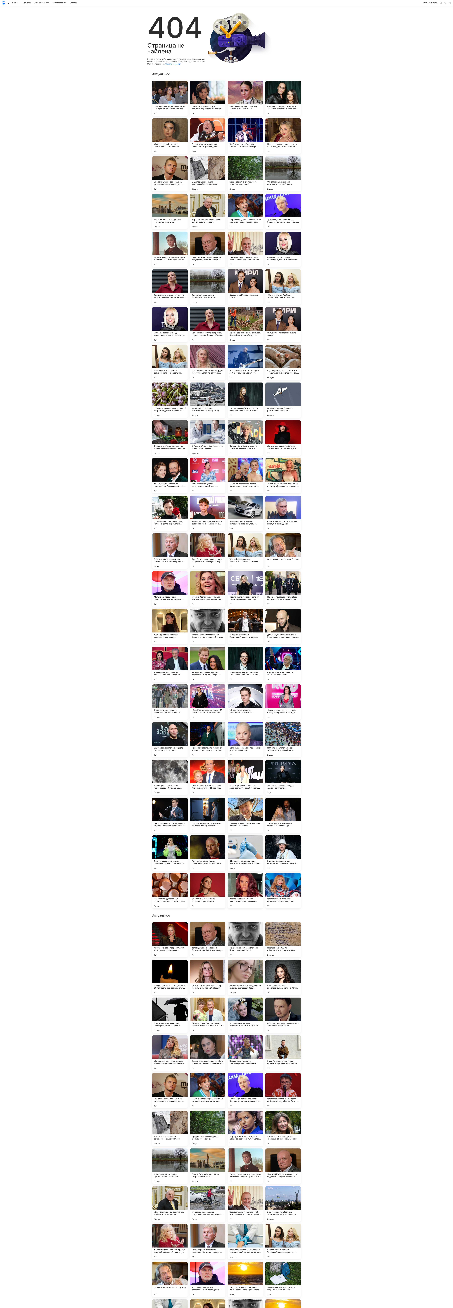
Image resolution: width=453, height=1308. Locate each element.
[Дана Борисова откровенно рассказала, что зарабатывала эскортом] (245, 777)
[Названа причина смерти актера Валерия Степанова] (245, 815)
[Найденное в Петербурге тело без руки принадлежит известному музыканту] (245, 1166)
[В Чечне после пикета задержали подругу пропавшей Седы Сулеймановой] (245, 1204)
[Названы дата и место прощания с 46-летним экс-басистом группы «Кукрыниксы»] (245, 362)
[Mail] (3, 3)
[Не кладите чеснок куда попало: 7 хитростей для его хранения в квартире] (170, 400)
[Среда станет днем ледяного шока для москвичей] (245, 173)
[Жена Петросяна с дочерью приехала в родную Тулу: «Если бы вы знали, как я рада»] (283, 1279)
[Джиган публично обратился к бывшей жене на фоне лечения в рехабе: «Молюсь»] (283, 626)
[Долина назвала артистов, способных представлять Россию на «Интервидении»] (170, 853)
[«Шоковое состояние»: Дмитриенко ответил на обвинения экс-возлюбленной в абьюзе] (245, 702)
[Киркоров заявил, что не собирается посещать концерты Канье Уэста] (283, 853)
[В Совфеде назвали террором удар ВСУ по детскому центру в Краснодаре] (283, 1117)
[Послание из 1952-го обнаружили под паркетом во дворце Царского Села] (283, 1166)
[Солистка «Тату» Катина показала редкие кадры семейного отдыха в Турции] (207, 890)
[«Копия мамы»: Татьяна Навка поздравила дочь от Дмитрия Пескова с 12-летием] (245, 400)
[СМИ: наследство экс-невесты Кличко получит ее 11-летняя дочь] (207, 777)
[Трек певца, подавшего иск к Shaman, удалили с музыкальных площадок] (283, 211)
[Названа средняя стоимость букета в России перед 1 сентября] (170, 1004)
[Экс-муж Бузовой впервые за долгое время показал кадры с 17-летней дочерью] (170, 173)
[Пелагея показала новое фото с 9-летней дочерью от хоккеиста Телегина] (283, 136)
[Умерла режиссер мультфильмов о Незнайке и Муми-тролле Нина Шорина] (170, 249)
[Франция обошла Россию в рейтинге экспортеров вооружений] (283, 400)
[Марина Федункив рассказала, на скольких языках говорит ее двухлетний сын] (245, 211)
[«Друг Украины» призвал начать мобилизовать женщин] (207, 211)
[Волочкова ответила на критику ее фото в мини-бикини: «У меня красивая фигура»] (170, 287)
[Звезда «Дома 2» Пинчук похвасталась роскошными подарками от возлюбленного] (245, 890)
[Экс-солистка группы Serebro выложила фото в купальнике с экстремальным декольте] (170, 1041)
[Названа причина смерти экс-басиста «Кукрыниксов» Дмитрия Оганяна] (207, 626)
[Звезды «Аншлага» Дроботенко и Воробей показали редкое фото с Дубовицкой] (170, 815)
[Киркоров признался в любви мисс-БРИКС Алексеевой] (245, 1079)
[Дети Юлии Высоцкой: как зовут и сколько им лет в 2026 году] (207, 1204)
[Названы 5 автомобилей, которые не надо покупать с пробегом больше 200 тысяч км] (245, 513)
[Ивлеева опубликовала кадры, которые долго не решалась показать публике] (170, 513)
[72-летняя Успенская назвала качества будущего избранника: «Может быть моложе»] (283, 1079)
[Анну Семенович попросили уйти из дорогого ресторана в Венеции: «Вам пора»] (170, 1166)
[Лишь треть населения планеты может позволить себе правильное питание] (207, 1079)
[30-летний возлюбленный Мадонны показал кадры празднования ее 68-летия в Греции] (283, 815)
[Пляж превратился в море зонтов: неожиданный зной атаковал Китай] (283, 739)
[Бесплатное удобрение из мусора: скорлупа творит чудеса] (170, 890)
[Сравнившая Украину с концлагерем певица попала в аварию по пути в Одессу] (245, 1279)
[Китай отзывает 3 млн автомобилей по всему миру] (207, 400)
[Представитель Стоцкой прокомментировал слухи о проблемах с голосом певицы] (283, 890)
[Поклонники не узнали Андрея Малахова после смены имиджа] (245, 664)
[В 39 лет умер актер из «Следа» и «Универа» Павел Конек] (283, 1241)
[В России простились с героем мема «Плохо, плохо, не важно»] (245, 1117)
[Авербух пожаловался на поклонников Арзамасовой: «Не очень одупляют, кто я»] (170, 475)
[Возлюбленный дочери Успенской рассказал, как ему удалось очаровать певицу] (245, 551)
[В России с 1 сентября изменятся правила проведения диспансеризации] (207, 438)
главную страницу (173, 64)
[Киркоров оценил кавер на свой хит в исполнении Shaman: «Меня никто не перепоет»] (207, 1041)
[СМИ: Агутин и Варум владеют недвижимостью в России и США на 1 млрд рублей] (207, 1241)
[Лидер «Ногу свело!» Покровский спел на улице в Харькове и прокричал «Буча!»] (245, 626)
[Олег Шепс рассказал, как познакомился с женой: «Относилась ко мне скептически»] (245, 928)
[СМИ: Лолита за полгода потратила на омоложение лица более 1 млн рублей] (170, 1117)
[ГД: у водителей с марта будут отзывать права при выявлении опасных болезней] (245, 1041)
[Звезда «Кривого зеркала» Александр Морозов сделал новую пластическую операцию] (207, 136)
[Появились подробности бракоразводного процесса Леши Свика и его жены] (207, 853)
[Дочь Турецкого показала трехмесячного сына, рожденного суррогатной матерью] (170, 626)
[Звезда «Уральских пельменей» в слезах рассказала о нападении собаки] (207, 1279)
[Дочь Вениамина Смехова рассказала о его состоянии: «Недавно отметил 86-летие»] (170, 664)
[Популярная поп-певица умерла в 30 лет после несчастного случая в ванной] (170, 1204)
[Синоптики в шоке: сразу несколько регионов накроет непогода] (170, 702)
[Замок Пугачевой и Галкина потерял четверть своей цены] (207, 928)
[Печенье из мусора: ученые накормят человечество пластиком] (283, 1004)
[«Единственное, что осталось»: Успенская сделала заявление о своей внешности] (170, 1279)
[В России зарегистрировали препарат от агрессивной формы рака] (245, 853)
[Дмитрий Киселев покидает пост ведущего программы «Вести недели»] (207, 249)
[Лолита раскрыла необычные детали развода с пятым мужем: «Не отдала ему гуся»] (283, 438)
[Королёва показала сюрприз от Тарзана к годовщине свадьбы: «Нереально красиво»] (283, 98)
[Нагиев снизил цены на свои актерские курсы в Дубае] (207, 1004)
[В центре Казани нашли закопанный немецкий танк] (207, 173)
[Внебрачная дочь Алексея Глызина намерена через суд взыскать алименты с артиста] (245, 136)
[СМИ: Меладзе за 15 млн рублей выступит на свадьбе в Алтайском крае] (283, 513)
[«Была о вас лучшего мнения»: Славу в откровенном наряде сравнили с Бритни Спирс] (283, 702)
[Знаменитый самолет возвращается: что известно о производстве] (245, 966)
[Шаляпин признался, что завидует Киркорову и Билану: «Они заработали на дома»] (207, 98)
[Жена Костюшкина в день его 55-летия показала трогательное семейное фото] (207, 702)
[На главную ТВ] (7, 3)
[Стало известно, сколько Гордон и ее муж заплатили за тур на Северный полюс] (207, 362)
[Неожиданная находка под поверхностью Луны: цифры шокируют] (170, 777)
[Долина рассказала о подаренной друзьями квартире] (245, 739)
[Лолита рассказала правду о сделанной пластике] (283, 777)
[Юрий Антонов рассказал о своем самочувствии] (283, 664)
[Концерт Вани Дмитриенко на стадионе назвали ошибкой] (245, 438)
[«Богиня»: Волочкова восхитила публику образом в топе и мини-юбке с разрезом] (283, 475)
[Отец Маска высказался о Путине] (283, 551)
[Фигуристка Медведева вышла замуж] (245, 287)
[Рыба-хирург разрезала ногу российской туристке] (170, 966)
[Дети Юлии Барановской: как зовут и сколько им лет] (245, 98)
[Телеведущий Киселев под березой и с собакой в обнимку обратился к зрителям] (207, 1166)
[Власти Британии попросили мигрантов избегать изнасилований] (170, 211)
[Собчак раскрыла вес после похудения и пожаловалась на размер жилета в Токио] (207, 966)
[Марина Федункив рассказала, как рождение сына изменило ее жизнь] (207, 589)
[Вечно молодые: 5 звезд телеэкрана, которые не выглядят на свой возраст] (283, 249)
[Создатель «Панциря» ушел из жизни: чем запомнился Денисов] (170, 438)
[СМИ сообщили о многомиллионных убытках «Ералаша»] (283, 928)
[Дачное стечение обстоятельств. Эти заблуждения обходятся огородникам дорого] (245, 324)
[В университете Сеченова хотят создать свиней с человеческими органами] (283, 362)
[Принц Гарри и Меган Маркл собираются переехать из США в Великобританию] (283, 1041)
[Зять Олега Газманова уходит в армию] (170, 1079)
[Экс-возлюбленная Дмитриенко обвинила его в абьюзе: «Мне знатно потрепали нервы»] (207, 513)
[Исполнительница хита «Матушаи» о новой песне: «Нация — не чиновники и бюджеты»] (207, 475)
